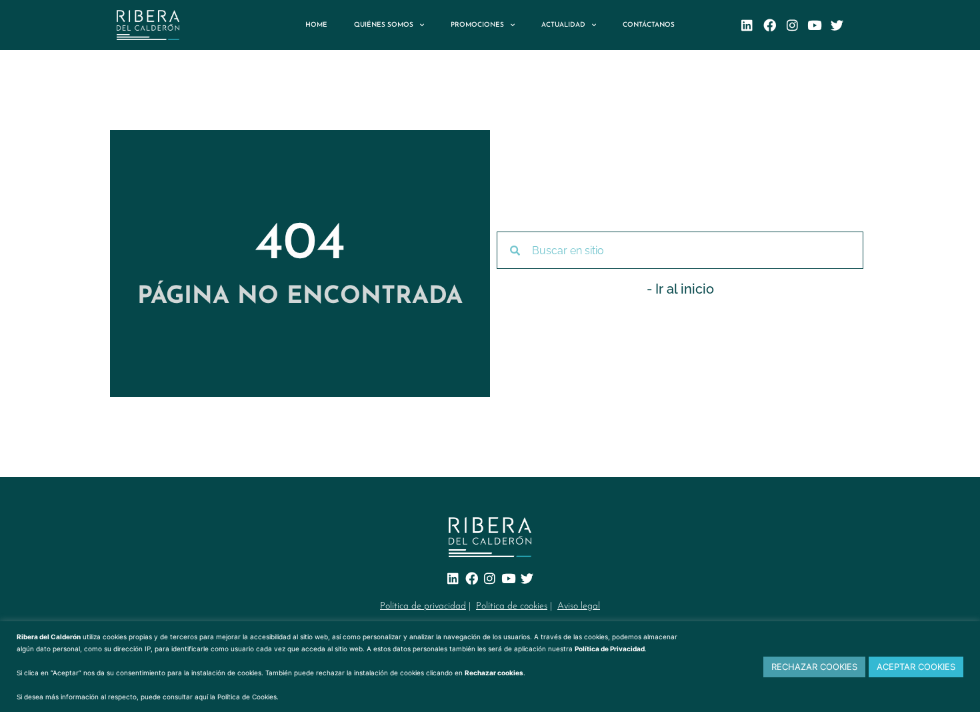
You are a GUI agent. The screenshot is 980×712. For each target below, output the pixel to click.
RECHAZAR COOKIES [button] (814, 666)
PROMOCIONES (477, 25)
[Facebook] (769, 25)
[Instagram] (792, 25)
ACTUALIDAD (563, 25)
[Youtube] (815, 25)
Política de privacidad (423, 606)
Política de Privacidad (610, 649)
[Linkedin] (747, 25)
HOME (316, 25)
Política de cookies (511, 606)
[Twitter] (837, 25)
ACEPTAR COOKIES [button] (916, 666)
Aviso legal (578, 606)
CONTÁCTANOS (649, 25)
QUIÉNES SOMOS (383, 25)
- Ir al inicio (680, 289)
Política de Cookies (247, 697)
